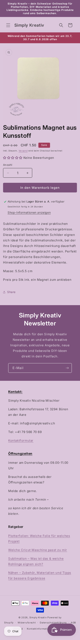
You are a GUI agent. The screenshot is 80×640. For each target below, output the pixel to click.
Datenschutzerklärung (53, 622)
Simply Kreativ (38, 617)
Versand (23, 150)
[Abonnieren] (67, 368)
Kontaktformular (20, 440)
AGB (73, 622)
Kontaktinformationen (40, 628)
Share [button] (11, 292)
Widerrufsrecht (27, 622)
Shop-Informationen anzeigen (29, 212)
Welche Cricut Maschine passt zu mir (37, 550)
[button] (8, 25)
